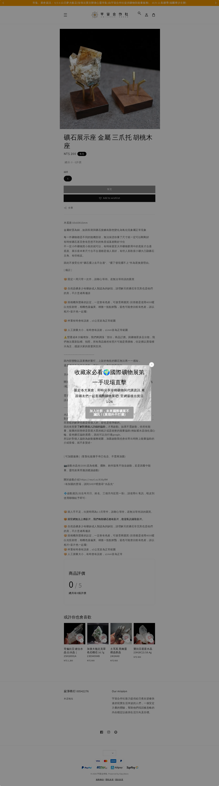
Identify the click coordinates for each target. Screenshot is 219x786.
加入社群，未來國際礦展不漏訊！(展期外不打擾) (109, 412)
